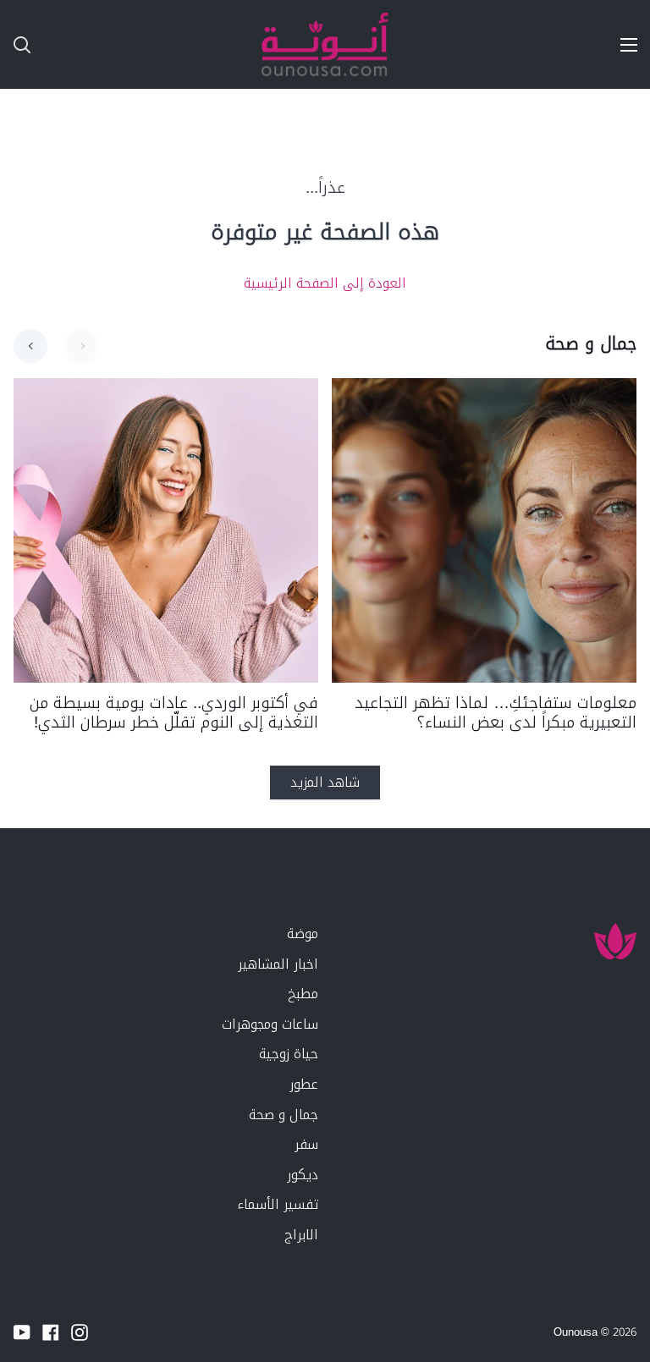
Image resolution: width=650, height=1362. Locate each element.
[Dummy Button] (96, 44)
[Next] (81, 346)
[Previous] (30, 346)
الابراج (301, 1235)
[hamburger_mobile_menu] (621, 45)
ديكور (302, 1175)
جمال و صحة (283, 1114)
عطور (303, 1084)
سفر (306, 1144)
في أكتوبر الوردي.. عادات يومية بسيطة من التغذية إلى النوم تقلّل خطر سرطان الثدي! (174, 713)
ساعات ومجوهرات (270, 1024)
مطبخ (303, 993)
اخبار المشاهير (278, 964)
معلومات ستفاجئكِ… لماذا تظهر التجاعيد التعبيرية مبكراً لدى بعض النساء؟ (495, 713)
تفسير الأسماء (277, 1204)
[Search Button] (15, 44)
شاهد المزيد (325, 782)
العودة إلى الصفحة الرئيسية (325, 283)
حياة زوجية (288, 1054)
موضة (302, 933)
